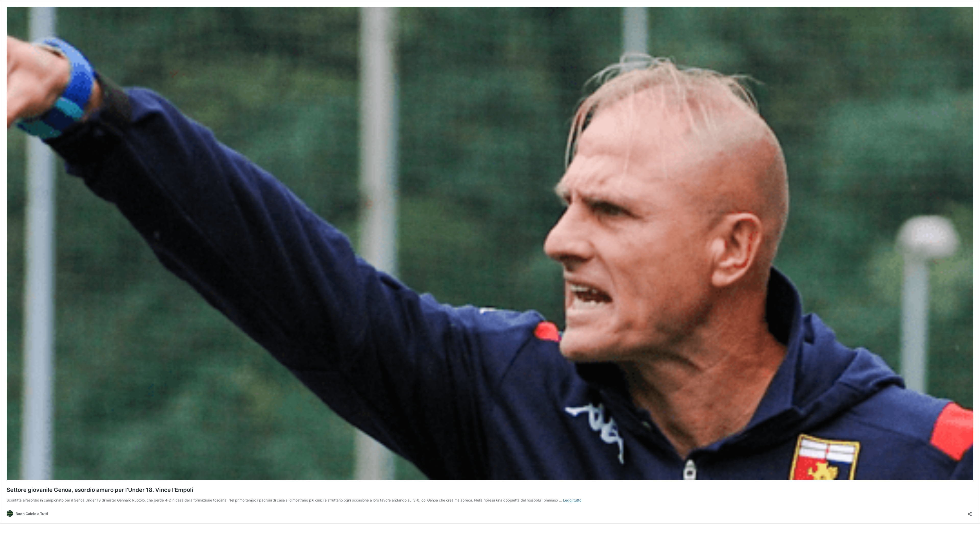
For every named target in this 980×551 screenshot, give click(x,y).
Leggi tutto (572, 500)
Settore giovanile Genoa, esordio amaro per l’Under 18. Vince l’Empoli (100, 489)
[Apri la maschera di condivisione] (969, 512)
